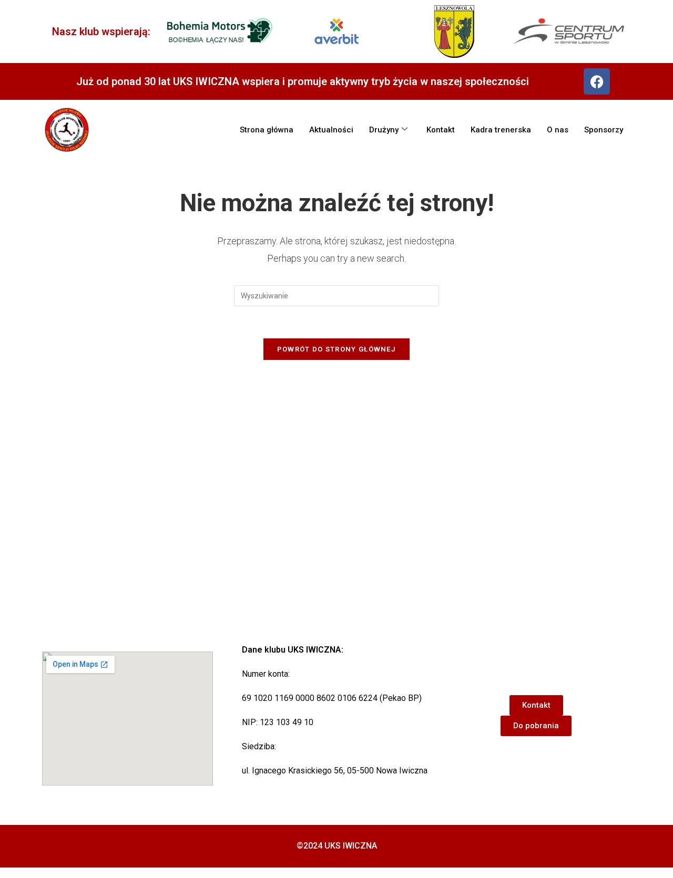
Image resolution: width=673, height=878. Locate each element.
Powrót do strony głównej (336, 349)
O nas (557, 130)
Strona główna (266, 130)
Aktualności (331, 130)
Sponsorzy (603, 130)
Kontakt (440, 130)
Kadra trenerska (501, 130)
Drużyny (384, 130)
